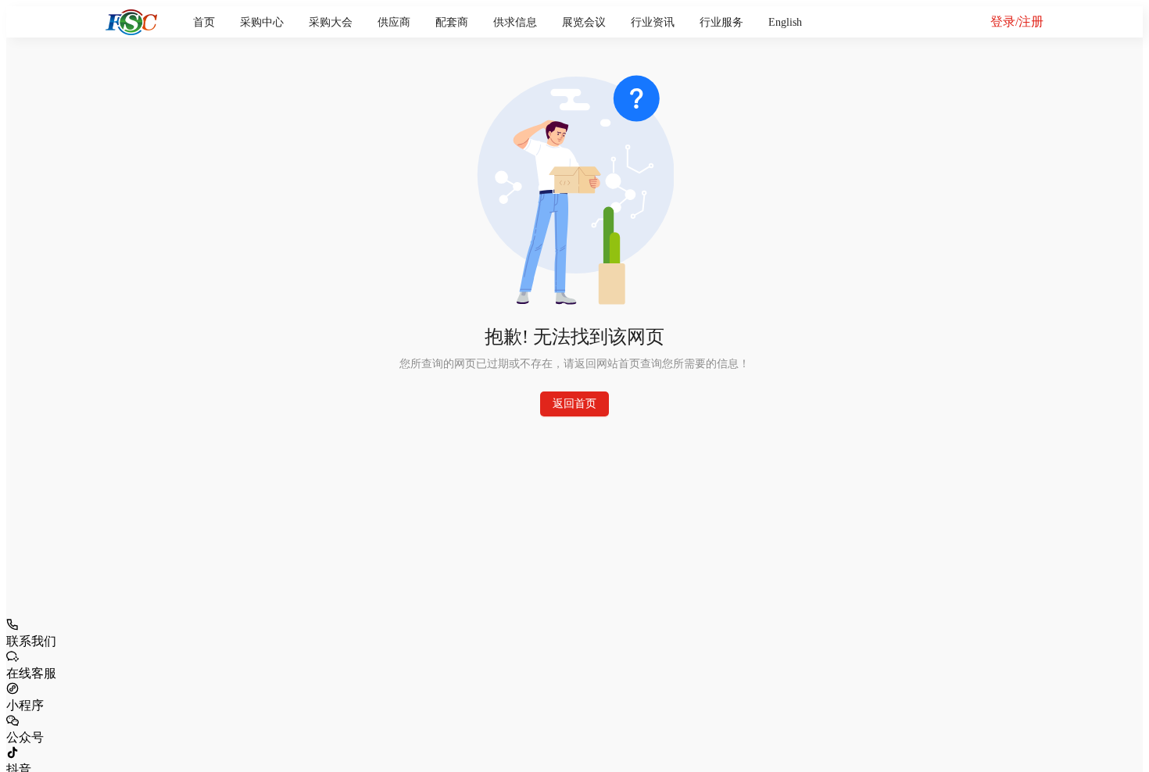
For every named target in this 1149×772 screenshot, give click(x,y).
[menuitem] (204, 22)
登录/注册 (1016, 21)
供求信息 (515, 22)
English (785, 22)
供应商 (394, 22)
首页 (204, 22)
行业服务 (721, 22)
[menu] (574, 22)
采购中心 (262, 22)
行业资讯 (653, 22)
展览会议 (584, 22)
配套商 (451, 22)
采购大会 (331, 22)
